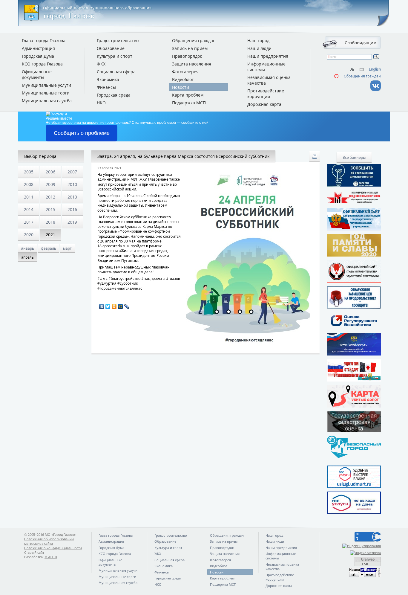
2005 (28, 172)
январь (27, 248)
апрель (27, 257)
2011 (28, 197)
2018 (50, 222)
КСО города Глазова (42, 64)
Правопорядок (187, 56)
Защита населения (191, 64)
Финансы (106, 87)
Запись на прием (190, 48)
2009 (50, 184)
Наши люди (259, 48)
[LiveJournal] (127, 306)
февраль (48, 248)
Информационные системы (266, 66)
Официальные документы (37, 74)
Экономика (108, 79)
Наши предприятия (267, 56)
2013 (72, 197)
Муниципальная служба (47, 100)
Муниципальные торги (46, 93)
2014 (28, 209)
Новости (180, 87)
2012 (50, 197)
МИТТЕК (51, 557)
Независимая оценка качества (269, 80)
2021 (50, 234)
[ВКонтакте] (102, 306)
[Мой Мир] (120, 306)
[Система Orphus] (354, 572)
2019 (72, 222)
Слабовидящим (360, 42)
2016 (72, 209)
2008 (28, 184)
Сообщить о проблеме (82, 133)
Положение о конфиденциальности (53, 548)
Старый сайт (34, 552)
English (375, 69)
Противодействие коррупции (265, 93)
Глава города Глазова (43, 40)
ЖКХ (101, 64)
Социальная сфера (116, 71)
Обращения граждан (362, 76)
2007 (72, 172)
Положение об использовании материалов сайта (49, 541)
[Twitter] (108, 306)
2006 (50, 172)
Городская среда (114, 95)
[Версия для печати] (314, 156)
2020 (28, 234)
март (67, 248)
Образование (111, 48)
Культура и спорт (114, 56)
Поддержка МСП (189, 103)
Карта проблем (187, 95)
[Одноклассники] (114, 306)
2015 (50, 209)
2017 (28, 222)
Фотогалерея (185, 71)
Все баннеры (354, 157)
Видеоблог (183, 79)
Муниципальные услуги (46, 85)
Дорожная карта (264, 104)
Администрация (38, 48)
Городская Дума (38, 56)
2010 (72, 184)
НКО (101, 103)
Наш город (258, 40)
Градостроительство (118, 40)
